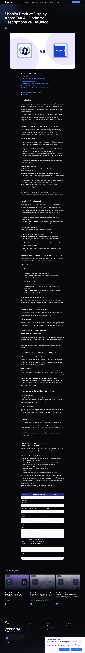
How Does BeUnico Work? (28, 81)
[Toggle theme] (83, 2)
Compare (48, 623)
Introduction (25, 76)
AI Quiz (32, 2)
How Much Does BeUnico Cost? (30, 85)
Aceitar (64, 649)
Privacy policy (68, 625)
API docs (48, 629)
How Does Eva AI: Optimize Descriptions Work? (33, 78)
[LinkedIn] (8, 642)
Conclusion (25, 94)
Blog (46, 2)
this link (59, 302)
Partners (51, 2)
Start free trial (76, 2)
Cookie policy (68, 627)
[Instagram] (6, 642)
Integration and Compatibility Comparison (32, 92)
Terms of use (68, 623)
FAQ (47, 625)
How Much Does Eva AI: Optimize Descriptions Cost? (35, 83)
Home (37, 2)
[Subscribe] (7, 638)
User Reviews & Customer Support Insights (32, 90)
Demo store (27, 2)
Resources (57, 2)
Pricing (41, 2)
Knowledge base (50, 627)
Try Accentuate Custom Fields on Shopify (31, 487)
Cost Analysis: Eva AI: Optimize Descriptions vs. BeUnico (36, 87)
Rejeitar (76, 649)
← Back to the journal (10, 10)
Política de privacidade (75, 645)
